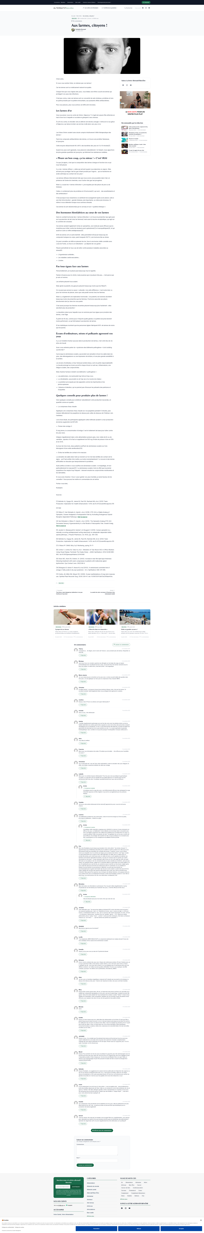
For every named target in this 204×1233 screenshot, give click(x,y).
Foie (143, 1195)
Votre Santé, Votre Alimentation (63, 1214)
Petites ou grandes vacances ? (129, 629)
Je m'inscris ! (76, 1186)
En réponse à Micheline (90, 896)
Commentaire (80, 1144)
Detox (122, 1195)
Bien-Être (131, 1185)
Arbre (145, 1182)
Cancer (139, 1185)
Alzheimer (90, 1196)
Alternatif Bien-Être (93, 1193)
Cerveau (123, 1190)
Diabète (129, 1195)
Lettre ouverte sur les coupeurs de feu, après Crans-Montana (138, 127)
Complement (124, 1193)
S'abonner (146, 2)
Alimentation (91, 1183)
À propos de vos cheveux (62, 629)
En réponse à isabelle (90, 788)
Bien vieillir (90, 1212)
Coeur (140, 1190)
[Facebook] (143, 8)
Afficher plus (90, 1216)
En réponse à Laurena (90, 827)
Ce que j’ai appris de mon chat (136, 150)
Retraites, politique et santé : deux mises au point (137, 145)
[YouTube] (149, 8)
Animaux (89, 1199)
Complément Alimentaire (138, 1193)
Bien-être (79, 16)
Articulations (91, 1209)
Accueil (73, 16)
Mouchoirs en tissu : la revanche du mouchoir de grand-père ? (138, 133)
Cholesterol (132, 1190)
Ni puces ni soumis (133, 138)
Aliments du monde (93, 1186)
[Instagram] (146, 8)
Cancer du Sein (125, 1187)
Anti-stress (58, 627)
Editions (137, 1195)
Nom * (78, 1157)
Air (122, 1182)
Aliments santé (91, 1189)
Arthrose (90, 1206)
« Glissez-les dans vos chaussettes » (98, 629)
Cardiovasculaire (138, 1187)
